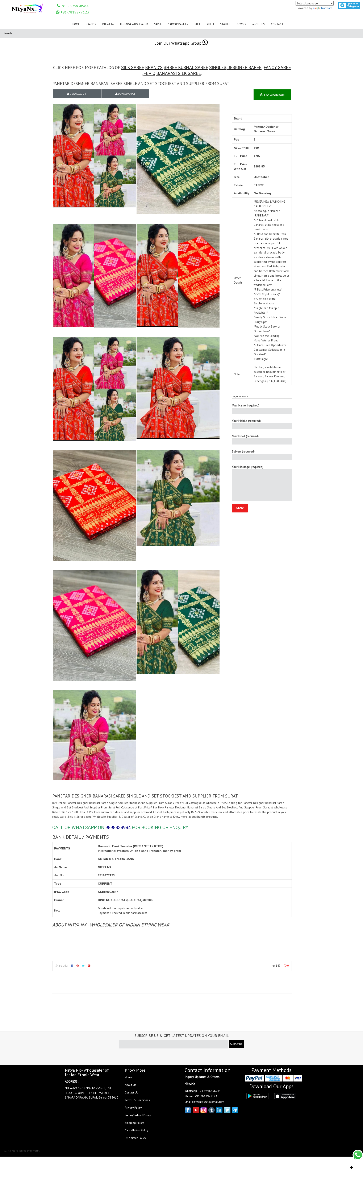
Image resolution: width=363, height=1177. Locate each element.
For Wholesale (274, 95)
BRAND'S (154, 67)
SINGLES (217, 67)
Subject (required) (243, 451)
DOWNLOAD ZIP (77, 93)
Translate (326, 8)
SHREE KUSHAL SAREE (186, 67)
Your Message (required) (247, 467)
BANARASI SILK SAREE (178, 73)
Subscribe (236, 1044)
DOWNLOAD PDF (126, 93)
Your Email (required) (245, 436)
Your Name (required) (245, 405)
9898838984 (118, 827)
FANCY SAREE (277, 67)
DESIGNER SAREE (244, 67)
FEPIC (149, 73)
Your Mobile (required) (246, 421)
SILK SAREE (132, 67)
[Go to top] (352, 1168)
